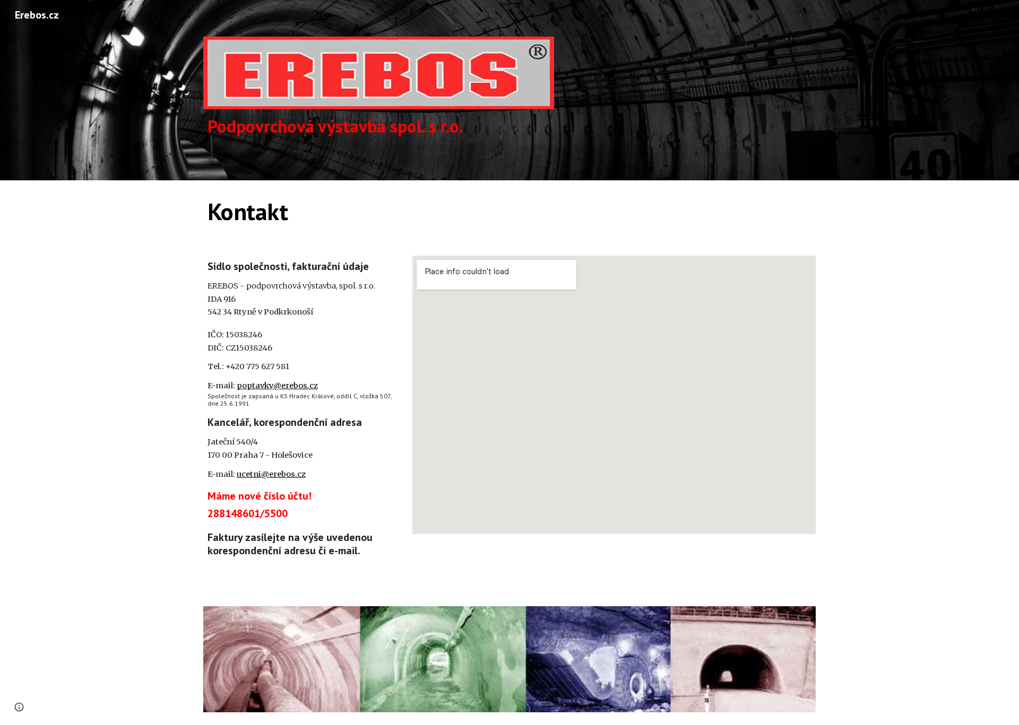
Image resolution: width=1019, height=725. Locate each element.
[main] (378, 126)
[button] (19, 707)
